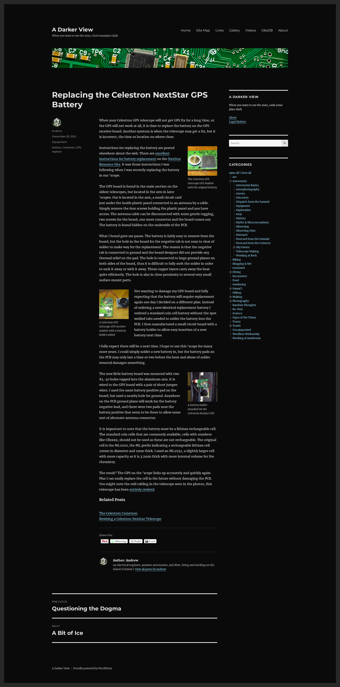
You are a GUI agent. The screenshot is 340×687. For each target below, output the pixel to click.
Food (236, 280)
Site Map (203, 30)
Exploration (243, 210)
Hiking (237, 292)
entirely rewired (141, 489)
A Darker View (72, 29)
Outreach (242, 235)
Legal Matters (237, 121)
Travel (236, 325)
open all (234, 173)
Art (235, 177)
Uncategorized (242, 330)
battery (56, 147)
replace (57, 151)
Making (237, 297)
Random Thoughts (244, 305)
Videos (250, 30)
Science (237, 313)
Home (186, 30)
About (283, 30)
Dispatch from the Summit (253, 201)
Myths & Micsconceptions (252, 222)
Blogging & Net (242, 263)
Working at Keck (246, 255)
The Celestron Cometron (118, 513)
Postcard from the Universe (253, 243)
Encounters (240, 276)
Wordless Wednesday (246, 334)
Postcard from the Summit (252, 239)
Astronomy (240, 181)
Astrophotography (247, 189)
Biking (237, 259)
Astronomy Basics (247, 185)
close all (246, 173)
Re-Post (238, 309)
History (241, 218)
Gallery (234, 30)
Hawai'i (237, 288)
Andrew (57, 130)
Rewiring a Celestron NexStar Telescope (130, 519)
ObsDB (267, 30)
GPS (78, 147)
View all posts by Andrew (150, 569)
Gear (239, 214)
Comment (239, 268)
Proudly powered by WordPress (92, 668)
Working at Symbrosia (247, 338)
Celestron (68, 147)
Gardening (239, 284)
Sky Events (243, 247)
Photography (241, 301)
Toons (237, 321)
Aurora (240, 193)
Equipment (59, 141)
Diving (237, 272)
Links (219, 30)
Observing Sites (246, 230)
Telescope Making (247, 251)
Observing (242, 226)
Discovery (242, 197)
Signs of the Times (244, 317)
